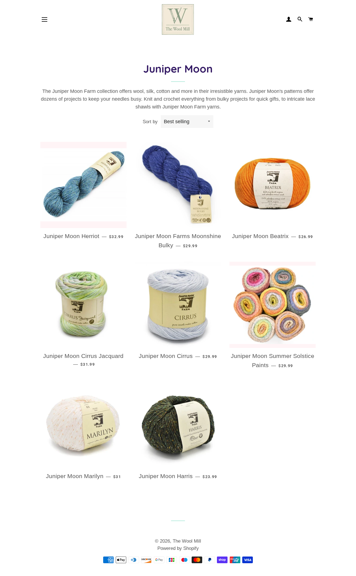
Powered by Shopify (178, 548)
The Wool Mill (187, 541)
